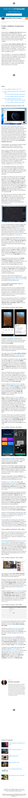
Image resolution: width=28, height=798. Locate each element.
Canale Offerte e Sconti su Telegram (13, 18)
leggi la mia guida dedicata (16, 163)
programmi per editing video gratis (16, 278)
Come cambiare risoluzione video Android (16, 94)
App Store (21, 477)
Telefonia (14, 11)
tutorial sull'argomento (6, 203)
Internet (18, 11)
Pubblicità (13, 790)
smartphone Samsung (19, 354)
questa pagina (20, 227)
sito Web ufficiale (20, 157)
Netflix (13, 631)
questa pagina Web (16, 628)
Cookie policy (11, 791)
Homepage (6, 789)
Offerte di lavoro (18, 790)
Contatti (9, 790)
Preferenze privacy (18, 791)
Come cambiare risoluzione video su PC (12, 89)
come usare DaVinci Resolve (18, 271)
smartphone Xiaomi (15, 397)
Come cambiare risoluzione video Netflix (15, 102)
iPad (13, 458)
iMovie (2, 467)
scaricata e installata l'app (11, 481)
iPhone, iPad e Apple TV (13, 650)
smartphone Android (13, 338)
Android (14, 591)
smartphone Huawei (15, 384)
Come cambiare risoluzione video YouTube (16, 100)
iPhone (8, 458)
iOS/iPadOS (19, 591)
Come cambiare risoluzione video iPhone (15, 96)
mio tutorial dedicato (17, 234)
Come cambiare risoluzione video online (12, 98)
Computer (10, 11)
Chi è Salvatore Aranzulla (13, 789)
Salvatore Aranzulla (5, 29)
